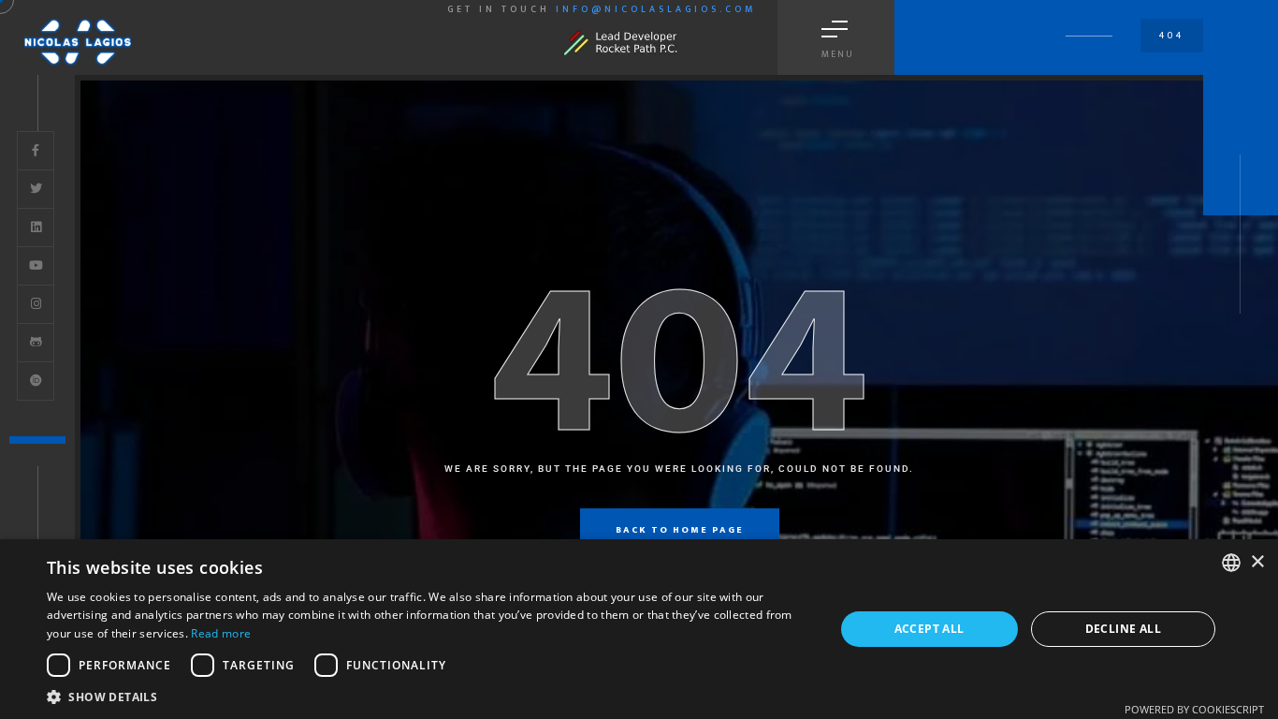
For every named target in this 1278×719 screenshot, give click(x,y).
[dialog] (639, 629)
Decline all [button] (1123, 629)
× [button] (1257, 562)
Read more (221, 633)
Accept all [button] (929, 629)
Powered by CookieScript (1194, 709)
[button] (428, 696)
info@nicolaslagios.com (656, 9)
